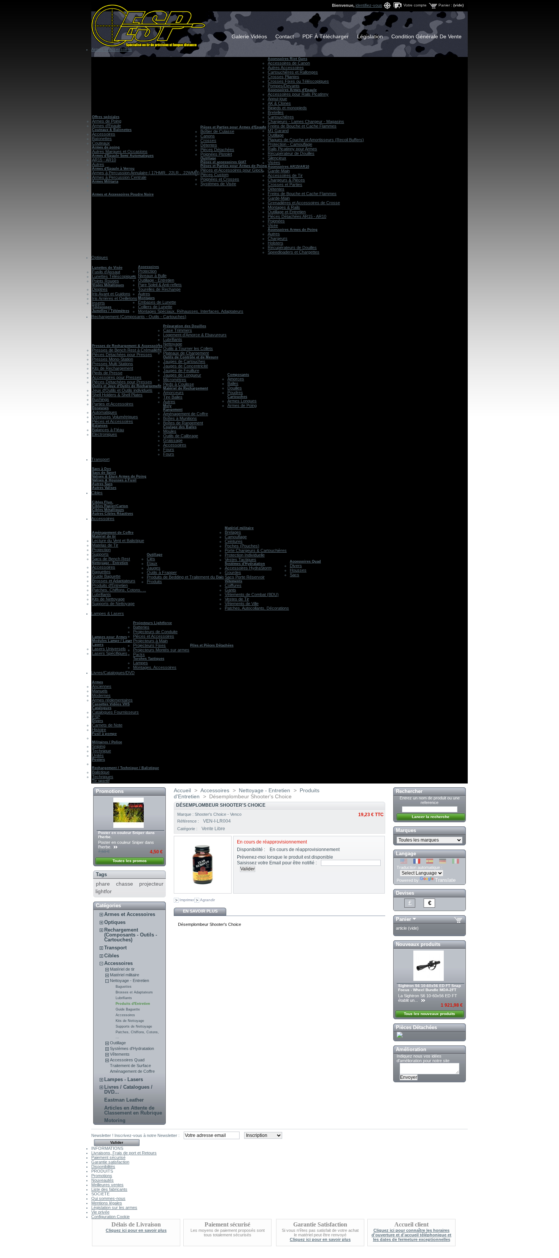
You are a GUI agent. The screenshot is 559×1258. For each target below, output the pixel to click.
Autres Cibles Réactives (112, 513)
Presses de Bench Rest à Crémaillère (127, 350)
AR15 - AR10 (104, 160)
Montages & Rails (284, 207)
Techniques (102, 776)
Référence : (188, 821)
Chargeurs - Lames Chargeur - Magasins (306, 121)
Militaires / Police (107, 742)
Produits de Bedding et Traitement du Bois (185, 577)
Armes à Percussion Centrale (119, 177)
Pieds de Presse (107, 372)
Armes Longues (242, 401)
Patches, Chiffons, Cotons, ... (119, 590)
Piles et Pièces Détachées (211, 645)
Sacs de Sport (104, 473)
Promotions (110, 791)
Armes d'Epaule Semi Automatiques (123, 156)
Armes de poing (106, 147)
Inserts (98, 303)
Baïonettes (102, 138)
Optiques (114, 922)
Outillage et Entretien (287, 212)
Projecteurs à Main (150, 640)
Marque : (186, 814)
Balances (100, 425)
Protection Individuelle (245, 555)
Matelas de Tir (105, 545)
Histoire (99, 729)
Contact (284, 36)
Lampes (140, 663)
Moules (169, 431)
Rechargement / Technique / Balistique (125, 768)
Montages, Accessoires (154, 667)
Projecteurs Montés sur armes (161, 650)
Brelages (233, 532)
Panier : (445, 5)
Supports (100, 554)
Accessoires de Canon (289, 63)
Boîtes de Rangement (183, 423)
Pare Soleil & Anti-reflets (160, 284)
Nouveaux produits (418, 944)
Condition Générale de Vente (426, 36)
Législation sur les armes (114, 1207)
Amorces (235, 379)
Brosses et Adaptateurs (113, 581)
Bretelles (276, 112)
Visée (273, 225)
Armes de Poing (106, 121)
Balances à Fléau (108, 429)
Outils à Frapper (162, 572)
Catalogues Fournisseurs (115, 712)
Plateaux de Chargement (186, 353)
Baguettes (101, 571)
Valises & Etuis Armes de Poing (119, 476)
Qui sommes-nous (108, 1198)
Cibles (111, 955)
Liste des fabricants (109, 1189)
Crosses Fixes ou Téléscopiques (298, 81)
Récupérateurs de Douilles (292, 247)
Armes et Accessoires (129, 914)
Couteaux (101, 143)
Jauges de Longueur (182, 375)
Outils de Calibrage (180, 436)
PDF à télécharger (325, 36)
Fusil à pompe (104, 734)
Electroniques (104, 434)
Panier (403, 919)
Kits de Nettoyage (108, 599)
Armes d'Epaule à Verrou (113, 168)
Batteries (141, 627)
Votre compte (415, 5)
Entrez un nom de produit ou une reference (430, 800)
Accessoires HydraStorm (248, 568)
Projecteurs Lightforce (152, 623)
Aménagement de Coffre (185, 413)
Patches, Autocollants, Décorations (257, 608)
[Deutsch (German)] (442, 862)
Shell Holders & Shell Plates (117, 395)
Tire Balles (173, 397)
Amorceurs (173, 392)
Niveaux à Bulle (152, 275)
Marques (406, 830)
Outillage (208, 158)
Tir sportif (101, 781)
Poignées (276, 221)
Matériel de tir (104, 536)
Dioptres (100, 289)
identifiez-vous (369, 5)
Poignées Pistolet (216, 154)
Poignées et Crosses (219, 179)
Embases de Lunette (157, 302)
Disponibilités (103, 1166)
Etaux (152, 563)
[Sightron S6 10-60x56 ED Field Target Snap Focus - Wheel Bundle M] (429, 979)
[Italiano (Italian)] (455, 862)
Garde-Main (279, 171)
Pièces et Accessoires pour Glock (231, 170)
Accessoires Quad (305, 561)
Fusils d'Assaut (106, 272)
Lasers (97, 644)
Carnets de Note (107, 725)
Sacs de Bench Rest (111, 558)
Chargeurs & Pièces (286, 180)
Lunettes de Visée (107, 268)
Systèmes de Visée (218, 183)
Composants (238, 375)
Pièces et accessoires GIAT (223, 162)
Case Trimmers (177, 330)
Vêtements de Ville (242, 603)
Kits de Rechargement (112, 368)
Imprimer (186, 900)
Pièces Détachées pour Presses (122, 354)
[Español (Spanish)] (429, 862)
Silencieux (277, 158)
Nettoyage (172, 344)
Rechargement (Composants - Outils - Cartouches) (130, 935)
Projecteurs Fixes (149, 645)
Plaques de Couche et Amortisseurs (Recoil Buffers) (316, 139)
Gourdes (233, 572)
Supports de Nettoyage (113, 603)
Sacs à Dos (101, 469)
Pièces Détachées (217, 149)
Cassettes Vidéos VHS (111, 704)
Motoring (114, 1120)
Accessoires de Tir (285, 175)
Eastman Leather (124, 1100)
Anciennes (101, 686)
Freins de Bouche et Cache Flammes (302, 126)
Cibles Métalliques (108, 510)
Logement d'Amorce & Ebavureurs (195, 335)
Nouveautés (102, 1180)
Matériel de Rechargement (185, 388)
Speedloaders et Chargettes (293, 252)
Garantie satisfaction (110, 1162)
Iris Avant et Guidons (111, 294)
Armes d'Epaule (106, 125)
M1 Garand (278, 130)
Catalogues (101, 708)
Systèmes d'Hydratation (245, 564)
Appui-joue (277, 98)
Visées (274, 162)
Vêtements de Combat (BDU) (252, 594)
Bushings (100, 399)
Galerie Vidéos (249, 36)
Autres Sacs (102, 484)
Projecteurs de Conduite (155, 631)
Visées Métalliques (108, 285)
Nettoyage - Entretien (110, 563)
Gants (230, 590)
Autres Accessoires (286, 67)
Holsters (275, 243)
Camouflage (236, 536)
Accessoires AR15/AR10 (288, 167)
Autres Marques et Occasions (120, 151)
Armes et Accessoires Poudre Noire (123, 194)
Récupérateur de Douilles (291, 153)
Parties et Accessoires (112, 404)
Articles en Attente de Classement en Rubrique (133, 1110)
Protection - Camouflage (290, 144)
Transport (115, 948)
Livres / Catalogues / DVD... (128, 1089)
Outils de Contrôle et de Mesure (190, 357)
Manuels (100, 691)
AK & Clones (279, 103)
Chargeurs (277, 238)
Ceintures (234, 541)
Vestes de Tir (237, 599)
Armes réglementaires (112, 700)
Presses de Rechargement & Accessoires (127, 346)
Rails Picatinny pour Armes (292, 149)
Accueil (182, 790)
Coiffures (233, 585)
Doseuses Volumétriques (115, 417)
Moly (167, 406)
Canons (207, 136)
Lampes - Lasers (123, 1079)
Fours (168, 449)
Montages (146, 298)
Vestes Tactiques (240, 559)
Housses (298, 570)
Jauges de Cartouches (184, 361)
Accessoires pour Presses (116, 377)
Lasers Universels (109, 648)
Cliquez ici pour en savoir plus (136, 1230)
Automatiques (104, 412)
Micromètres (174, 379)
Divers (296, 565)
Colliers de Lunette (155, 306)
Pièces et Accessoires (112, 421)
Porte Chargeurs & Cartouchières (256, 550)
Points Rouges (105, 281)
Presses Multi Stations (112, 363)
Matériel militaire (239, 528)
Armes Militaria (105, 181)
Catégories (108, 905)
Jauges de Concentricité (185, 366)
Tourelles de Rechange (159, 289)
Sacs (294, 574)
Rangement (173, 409)
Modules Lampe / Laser (112, 641)
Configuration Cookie (110, 1216)
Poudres (235, 392)
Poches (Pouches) (242, 546)
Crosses (208, 140)
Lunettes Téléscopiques (114, 276)
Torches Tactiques (148, 659)
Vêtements (233, 581)
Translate (445, 880)
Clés (151, 558)
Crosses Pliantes (283, 76)
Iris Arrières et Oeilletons (114, 298)
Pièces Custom (214, 174)
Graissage (173, 440)
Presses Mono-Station (112, 359)
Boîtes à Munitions (180, 418)
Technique (101, 751)
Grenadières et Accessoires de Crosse (304, 202)
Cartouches (237, 397)
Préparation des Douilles (184, 326)
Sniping (98, 746)
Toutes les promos (130, 861)
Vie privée (100, 1212)
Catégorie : (188, 828)
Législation (370, 36)
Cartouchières (281, 117)
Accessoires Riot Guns (287, 59)
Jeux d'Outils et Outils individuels (122, 390)
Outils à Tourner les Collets (188, 348)
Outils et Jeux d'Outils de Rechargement (126, 386)
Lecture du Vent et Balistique (118, 540)
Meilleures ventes (107, 1184)
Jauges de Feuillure (181, 370)
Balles (232, 383)
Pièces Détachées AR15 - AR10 (297, 216)
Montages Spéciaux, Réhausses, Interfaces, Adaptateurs (190, 311)
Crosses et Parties (285, 184)
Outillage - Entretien (156, 280)
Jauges (153, 568)
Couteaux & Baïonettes (112, 130)
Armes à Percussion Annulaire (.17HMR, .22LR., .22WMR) (146, 172)
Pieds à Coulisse (178, 384)
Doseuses (100, 408)
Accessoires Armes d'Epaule (292, 90)
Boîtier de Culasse (217, 131)
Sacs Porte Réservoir (245, 577)
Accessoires (103, 134)
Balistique (101, 772)
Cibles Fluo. (102, 502)
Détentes (208, 145)
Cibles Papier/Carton (110, 506)
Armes (97, 682)
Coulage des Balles (180, 427)
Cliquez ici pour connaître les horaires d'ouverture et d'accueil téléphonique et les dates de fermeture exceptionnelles (411, 1235)
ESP (96, 716)
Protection (147, 271)
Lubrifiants (172, 339)
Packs (139, 654)
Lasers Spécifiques (109, 653)
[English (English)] (403, 862)
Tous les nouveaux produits (429, 1014)
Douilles (234, 388)
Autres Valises (104, 488)
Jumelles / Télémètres (110, 311)
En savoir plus (200, 911)
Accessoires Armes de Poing (293, 230)
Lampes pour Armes (109, 637)
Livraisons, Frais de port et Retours (124, 1153)
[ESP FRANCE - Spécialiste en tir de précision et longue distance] (141, 23)
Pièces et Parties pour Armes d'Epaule (233, 127)
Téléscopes (101, 307)
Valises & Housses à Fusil (114, 480)
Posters (98, 759)
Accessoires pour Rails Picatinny (298, 94)
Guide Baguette (106, 576)
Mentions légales (106, 1203)
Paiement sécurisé (108, 1157)
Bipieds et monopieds (287, 108)
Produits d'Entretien (110, 585)
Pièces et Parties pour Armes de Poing (233, 166)
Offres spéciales (105, 117)
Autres (98, 164)
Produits (154, 581)
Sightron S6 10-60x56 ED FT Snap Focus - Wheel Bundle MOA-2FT (429, 988)
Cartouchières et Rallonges (293, 72)
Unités (98, 755)
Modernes (101, 695)
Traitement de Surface (130, 1065)
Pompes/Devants (284, 86)
